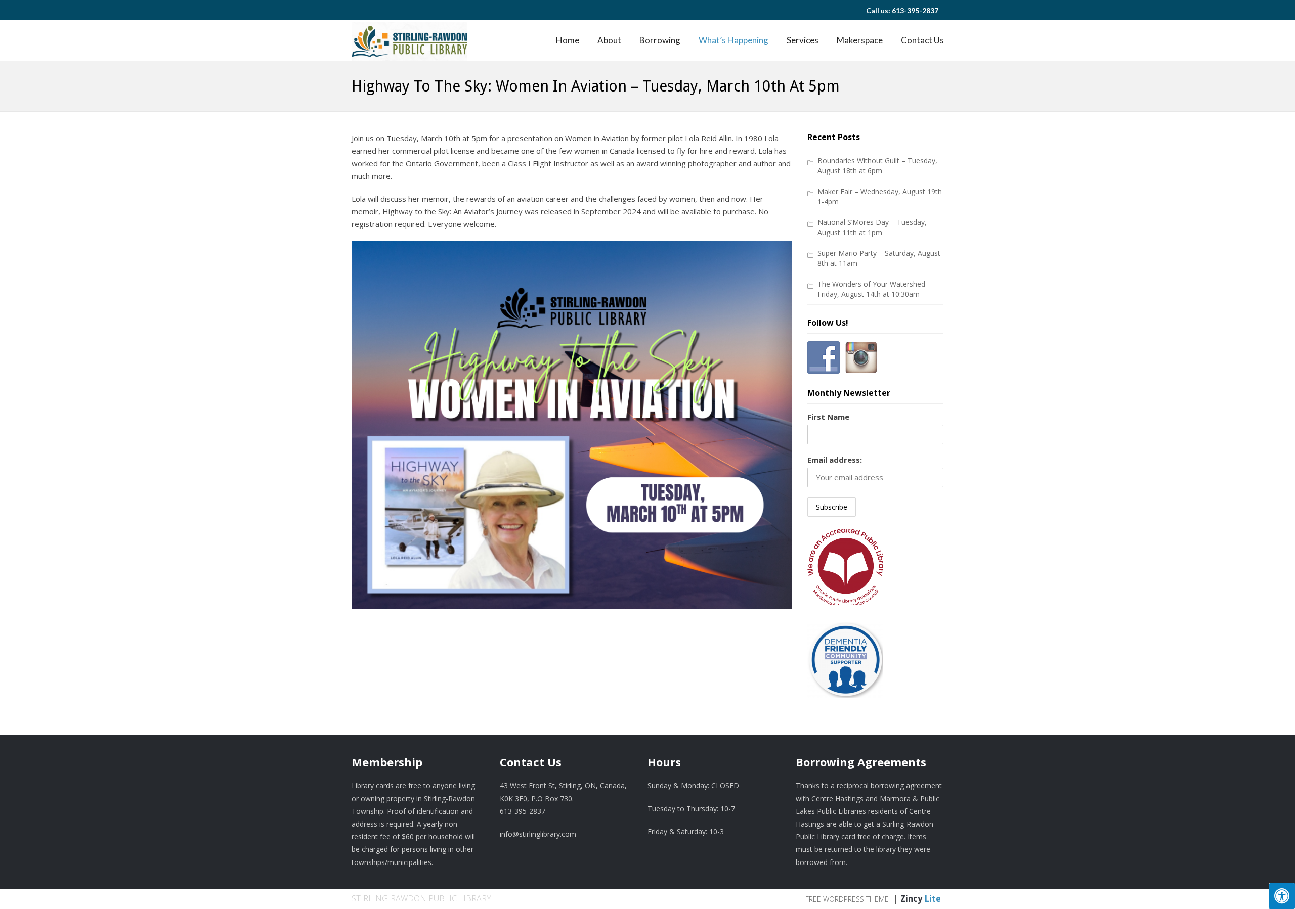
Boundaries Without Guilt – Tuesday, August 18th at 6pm (877, 165)
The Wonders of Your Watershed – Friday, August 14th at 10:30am (874, 289)
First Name (828, 417)
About (609, 40)
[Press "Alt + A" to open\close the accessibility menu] (1282, 896)
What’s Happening (733, 40)
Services (802, 40)
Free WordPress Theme (847, 899)
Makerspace (860, 40)
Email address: (834, 459)
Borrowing (659, 40)
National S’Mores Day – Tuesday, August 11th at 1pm (872, 227)
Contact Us (922, 40)
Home (567, 40)
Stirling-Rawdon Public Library (421, 898)
